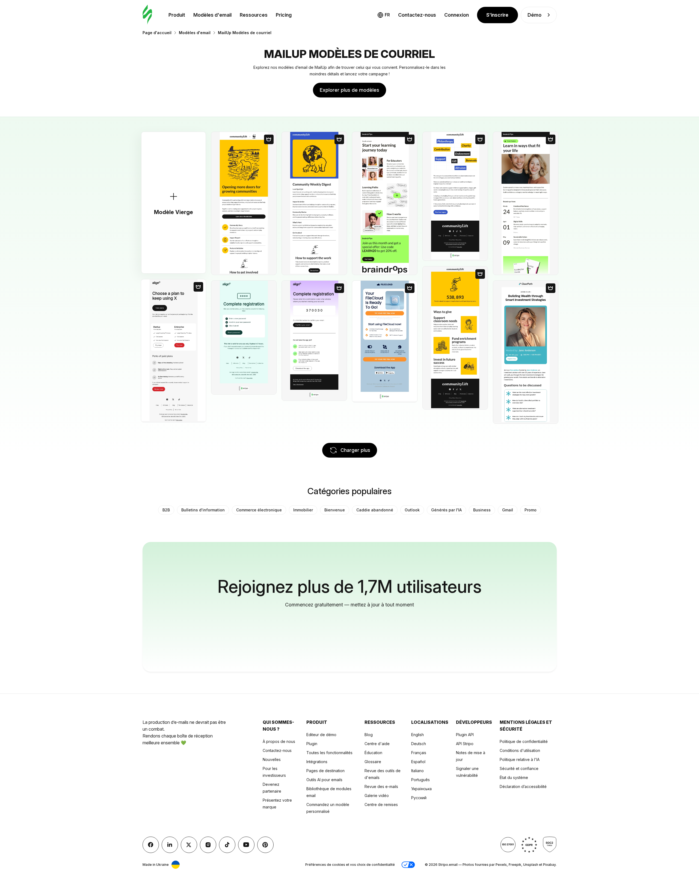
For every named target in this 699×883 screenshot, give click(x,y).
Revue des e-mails (381, 786)
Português (420, 779)
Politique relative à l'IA (520, 759)
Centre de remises (381, 804)
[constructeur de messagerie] (147, 15)
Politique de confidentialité (524, 741)
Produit (176, 15)
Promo (531, 510)
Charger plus (355, 450)
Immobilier (303, 510)
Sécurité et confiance (519, 768)
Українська (421, 788)
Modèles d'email (212, 15)
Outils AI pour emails (324, 779)
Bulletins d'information (203, 510)
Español (418, 761)
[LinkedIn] (170, 845)
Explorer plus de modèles (349, 90)
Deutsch (418, 743)
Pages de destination (325, 770)
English (417, 734)
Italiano (417, 770)
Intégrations (316, 761)
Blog (369, 734)
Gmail (507, 510)
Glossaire (373, 761)
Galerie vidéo (377, 795)
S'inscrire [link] (497, 15)
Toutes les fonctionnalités (329, 752)
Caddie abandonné (374, 510)
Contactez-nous (277, 750)
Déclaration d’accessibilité (523, 786)
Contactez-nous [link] (417, 15)
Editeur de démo (321, 734)
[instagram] (208, 845)
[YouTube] (246, 845)
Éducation (373, 752)
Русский (418, 797)
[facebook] (151, 845)
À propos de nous (279, 741)
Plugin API (465, 734)
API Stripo (464, 743)
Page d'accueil (157, 32)
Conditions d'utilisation (520, 750)
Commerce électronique (259, 510)
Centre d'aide (377, 743)
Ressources (254, 15)
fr (387, 14)
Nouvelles (272, 759)
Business (482, 510)
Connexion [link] (456, 15)
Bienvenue (334, 510)
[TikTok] (227, 845)
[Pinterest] (265, 845)
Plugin (311, 743)
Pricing (284, 15)
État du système (514, 777)
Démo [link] (534, 15)
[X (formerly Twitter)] (189, 845)
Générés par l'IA (446, 510)
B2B (166, 510)
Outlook (412, 510)
